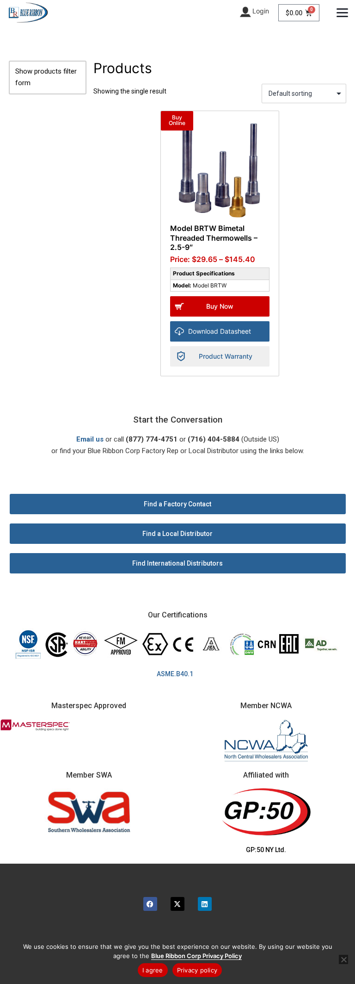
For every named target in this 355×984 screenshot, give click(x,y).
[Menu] (342, 12)
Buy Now (219, 306)
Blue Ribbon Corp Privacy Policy (196, 955)
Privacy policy (197, 970)
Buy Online (177, 120)
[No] (343, 959)
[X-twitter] (177, 904)
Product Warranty (225, 356)
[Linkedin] (205, 904)
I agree (152, 970)
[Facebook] (150, 904)
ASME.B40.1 (178, 674)
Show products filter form (46, 77)
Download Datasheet (219, 331)
